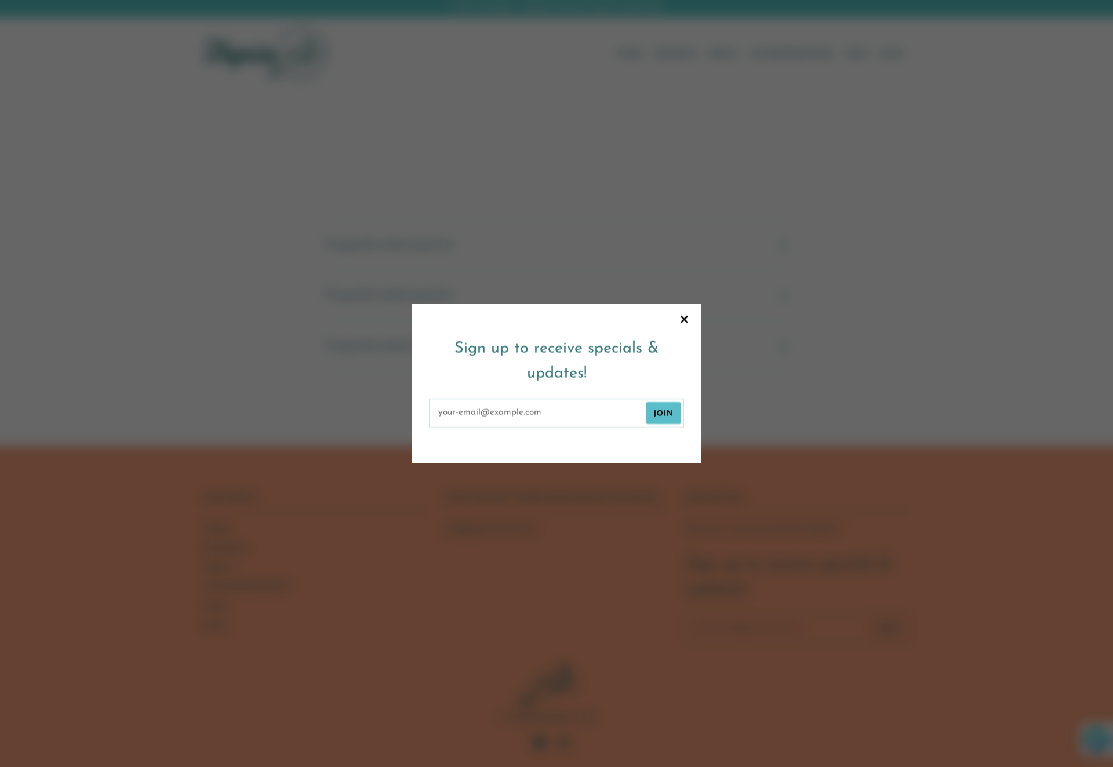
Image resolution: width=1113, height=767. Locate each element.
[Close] (684, 320)
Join (663, 413)
